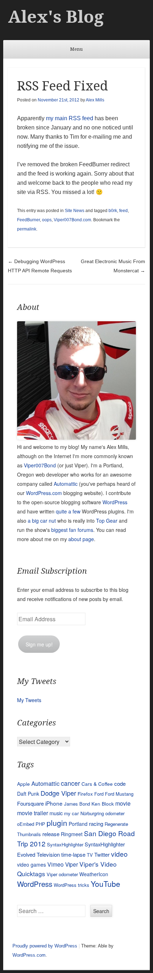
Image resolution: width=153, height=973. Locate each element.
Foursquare (30, 803)
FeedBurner (28, 219)
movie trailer (32, 813)
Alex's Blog (56, 17)
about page (81, 539)
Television (48, 854)
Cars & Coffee (97, 783)
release (50, 834)
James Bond (77, 803)
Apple (23, 783)
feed (123, 210)
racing (96, 823)
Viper (71, 864)
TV (90, 854)
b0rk (113, 210)
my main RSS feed (69, 118)
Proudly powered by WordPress (44, 946)
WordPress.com (44, 492)
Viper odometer (62, 874)
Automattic (66, 483)
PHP (40, 824)
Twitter (102, 854)
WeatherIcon (93, 874)
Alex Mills (95, 100)
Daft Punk (28, 793)
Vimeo (55, 864)
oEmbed (25, 824)
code (120, 783)
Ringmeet (72, 834)
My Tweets (29, 700)
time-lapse (73, 854)
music (56, 813)
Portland (78, 823)
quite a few (68, 511)
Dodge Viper (58, 792)
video (119, 853)
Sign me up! (39, 644)
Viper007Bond (40, 465)
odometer (115, 813)
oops (47, 219)
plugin (57, 822)
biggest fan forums (72, 529)
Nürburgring (92, 813)
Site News (74, 210)
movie (123, 803)
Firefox (85, 793)
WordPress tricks (71, 885)
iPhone (54, 803)
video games (31, 864)
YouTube (105, 883)
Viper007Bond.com (72, 219)
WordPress (114, 502)
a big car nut (42, 520)
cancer (70, 783)
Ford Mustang (119, 793)
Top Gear (106, 520)
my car (71, 813)
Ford (99, 793)
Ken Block (102, 803)
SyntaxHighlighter (65, 844)
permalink (26, 229)
